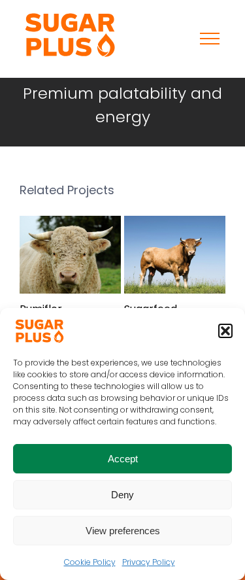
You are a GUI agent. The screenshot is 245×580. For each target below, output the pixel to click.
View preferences (123, 530)
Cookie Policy (90, 562)
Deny (122, 494)
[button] (225, 330)
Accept (123, 458)
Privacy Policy (148, 562)
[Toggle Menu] (210, 38)
